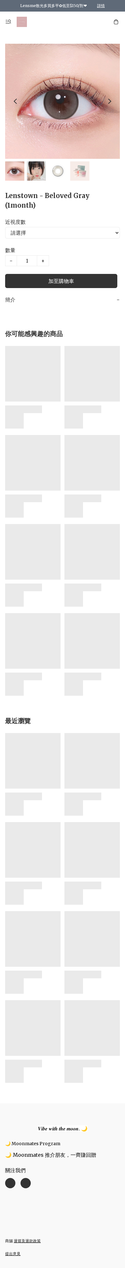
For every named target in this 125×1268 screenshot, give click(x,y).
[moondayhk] (22, 22)
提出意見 (13, 1253)
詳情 (101, 5)
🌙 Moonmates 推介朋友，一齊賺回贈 (50, 1155)
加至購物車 (61, 281)
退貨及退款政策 (27, 1240)
